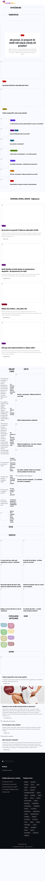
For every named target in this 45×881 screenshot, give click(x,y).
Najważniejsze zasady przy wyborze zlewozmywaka (23, 184)
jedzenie (33, 795)
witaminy (33, 827)
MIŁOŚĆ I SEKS (4, 644)
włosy (32, 830)
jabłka (38, 792)
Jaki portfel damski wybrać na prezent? (20, 134)
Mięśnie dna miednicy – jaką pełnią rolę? (14, 309)
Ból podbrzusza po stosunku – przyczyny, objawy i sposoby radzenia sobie (12, 439)
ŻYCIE (4, 625)
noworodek (35, 803)
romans (34, 816)
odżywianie (36, 806)
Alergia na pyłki (6, 792)
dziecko (32, 790)
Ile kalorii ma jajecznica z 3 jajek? (10, 786)
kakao (39, 795)
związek (26, 835)
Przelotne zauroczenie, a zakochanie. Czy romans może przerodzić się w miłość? (13, 464)
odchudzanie (27, 806)
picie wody (33, 808)
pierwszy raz (36, 811)
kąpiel (32, 798)
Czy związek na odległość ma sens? (11, 789)
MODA (11, 637)
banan (26, 782)
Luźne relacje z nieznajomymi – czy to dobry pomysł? (23, 154)
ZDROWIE (11, 626)
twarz (26, 827)
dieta (25, 790)
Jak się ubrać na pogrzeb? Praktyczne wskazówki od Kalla (20, 230)
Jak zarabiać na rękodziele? (17, 144)
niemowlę (27, 803)
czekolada (33, 787)
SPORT (3, 638)
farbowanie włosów (29, 792)
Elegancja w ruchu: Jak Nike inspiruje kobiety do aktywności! (18, 706)
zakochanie (27, 832)
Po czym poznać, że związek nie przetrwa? (12, 491)
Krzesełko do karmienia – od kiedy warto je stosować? (23, 164)
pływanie (26, 816)
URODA (3, 632)
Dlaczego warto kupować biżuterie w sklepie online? (18, 348)
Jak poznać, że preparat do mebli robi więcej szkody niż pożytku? (22, 42)
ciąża (25, 787)
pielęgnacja (27, 811)
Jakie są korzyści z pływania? (10, 740)
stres (34, 824)
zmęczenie (35, 832)
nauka (36, 800)
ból (32, 784)
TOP (11, 631)
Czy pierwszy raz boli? (8, 781)
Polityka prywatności (22, 844)
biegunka (33, 782)
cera (37, 784)
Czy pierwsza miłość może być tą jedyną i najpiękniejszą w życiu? (13, 503)
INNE (11, 643)
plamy (26, 814)
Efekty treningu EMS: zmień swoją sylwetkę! (14, 113)
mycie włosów (27, 800)
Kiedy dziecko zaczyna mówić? (10, 784)
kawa (25, 798)
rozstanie (27, 819)
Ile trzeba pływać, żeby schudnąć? (11, 725)
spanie (38, 822)
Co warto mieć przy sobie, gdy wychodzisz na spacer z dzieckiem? (26, 123)
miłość (38, 798)
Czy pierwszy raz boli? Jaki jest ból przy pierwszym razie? (12, 389)
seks (25, 822)
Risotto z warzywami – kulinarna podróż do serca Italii (23, 174)
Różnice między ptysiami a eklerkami (27, 420)
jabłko (26, 795)
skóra (31, 822)
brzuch (26, 784)
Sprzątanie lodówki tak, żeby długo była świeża (15, 85)
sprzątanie (27, 824)
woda (26, 830)
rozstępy (35, 819)
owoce (26, 808)
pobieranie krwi (34, 814)
